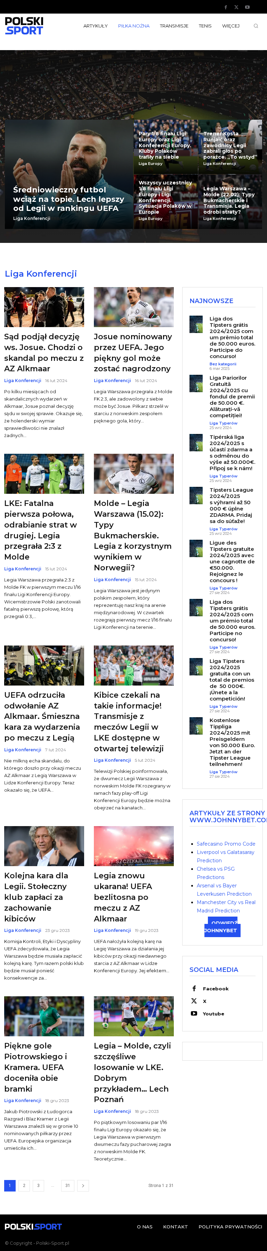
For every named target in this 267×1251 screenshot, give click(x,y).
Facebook (216, 988)
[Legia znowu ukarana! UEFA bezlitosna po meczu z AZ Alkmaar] (134, 846)
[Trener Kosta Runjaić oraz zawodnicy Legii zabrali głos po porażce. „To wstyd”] (230, 147)
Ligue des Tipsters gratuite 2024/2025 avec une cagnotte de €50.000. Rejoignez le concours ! (232, 561)
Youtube (213, 1013)
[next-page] (83, 1185)
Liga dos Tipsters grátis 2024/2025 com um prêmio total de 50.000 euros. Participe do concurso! (232, 337)
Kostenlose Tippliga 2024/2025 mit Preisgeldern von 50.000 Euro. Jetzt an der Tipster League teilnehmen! (232, 742)
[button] (256, 26)
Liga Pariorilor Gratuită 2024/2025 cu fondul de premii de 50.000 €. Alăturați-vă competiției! (232, 396)
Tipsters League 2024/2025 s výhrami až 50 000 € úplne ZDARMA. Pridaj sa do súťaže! (231, 505)
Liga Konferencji (31, 218)
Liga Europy (150, 164)
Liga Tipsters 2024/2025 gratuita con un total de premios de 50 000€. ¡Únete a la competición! (232, 680)
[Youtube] (247, 7)
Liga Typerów (223, 423)
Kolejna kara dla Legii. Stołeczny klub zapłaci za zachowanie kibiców (36, 897)
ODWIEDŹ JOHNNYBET (220, 927)
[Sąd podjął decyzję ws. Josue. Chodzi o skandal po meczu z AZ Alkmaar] (44, 307)
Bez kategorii (223, 364)
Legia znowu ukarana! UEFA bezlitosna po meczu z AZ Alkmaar (123, 897)
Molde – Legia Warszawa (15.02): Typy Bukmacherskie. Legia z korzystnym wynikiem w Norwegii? (133, 535)
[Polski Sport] (33, 25)
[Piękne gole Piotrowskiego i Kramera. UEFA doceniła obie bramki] (44, 1016)
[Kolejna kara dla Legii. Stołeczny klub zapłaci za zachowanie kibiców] (44, 846)
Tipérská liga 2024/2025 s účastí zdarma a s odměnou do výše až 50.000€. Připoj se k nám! (232, 453)
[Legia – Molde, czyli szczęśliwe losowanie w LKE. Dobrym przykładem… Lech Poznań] (134, 1016)
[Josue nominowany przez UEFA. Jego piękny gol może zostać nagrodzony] (134, 307)
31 (67, 1185)
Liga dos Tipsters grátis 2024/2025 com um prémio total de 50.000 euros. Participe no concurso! (232, 621)
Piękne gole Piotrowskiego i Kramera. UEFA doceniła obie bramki (35, 1067)
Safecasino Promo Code (226, 844)
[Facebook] (225, 7)
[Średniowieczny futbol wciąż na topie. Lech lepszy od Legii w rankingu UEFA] (69, 174)
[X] (236, 7)
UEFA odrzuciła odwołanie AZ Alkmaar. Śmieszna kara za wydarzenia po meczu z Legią (42, 716)
